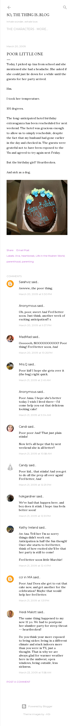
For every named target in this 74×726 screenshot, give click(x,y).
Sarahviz (25, 282)
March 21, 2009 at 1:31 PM (34, 600)
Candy (23, 465)
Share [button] (10, 250)
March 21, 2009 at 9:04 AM (35, 415)
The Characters (20, 29)
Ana (17, 255)
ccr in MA (25, 577)
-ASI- (48, 714)
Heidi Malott (28, 612)
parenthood (14, 261)
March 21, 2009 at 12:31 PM (35, 515)
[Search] (64, 6)
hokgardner (27, 496)
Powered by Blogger (40, 706)
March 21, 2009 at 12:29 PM (35, 484)
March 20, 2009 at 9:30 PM (35, 294)
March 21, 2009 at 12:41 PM (35, 565)
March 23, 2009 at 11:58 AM (35, 672)
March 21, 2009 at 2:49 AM (35, 380)
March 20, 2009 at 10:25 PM (35, 352)
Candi (23, 427)
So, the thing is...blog (28, 14)
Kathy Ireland (28, 527)
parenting (28, 261)
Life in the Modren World (50, 255)
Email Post (22, 250)
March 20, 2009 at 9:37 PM (35, 325)
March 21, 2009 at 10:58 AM (35, 453)
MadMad (25, 337)
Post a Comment (18, 681)
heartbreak (28, 255)
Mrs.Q (23, 364)
